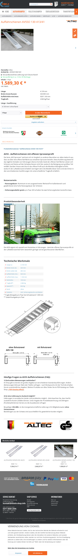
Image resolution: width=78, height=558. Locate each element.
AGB (28, 507)
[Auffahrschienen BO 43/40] (39, 451)
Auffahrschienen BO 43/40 (39, 460)
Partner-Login (54, 501)
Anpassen (18, 553)
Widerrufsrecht (31, 505)
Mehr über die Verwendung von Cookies (21, 548)
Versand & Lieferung (32, 503)
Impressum (54, 505)
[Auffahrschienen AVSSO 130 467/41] (63, 451)
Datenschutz (54, 503)
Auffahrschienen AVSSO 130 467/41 (64, 461)
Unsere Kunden (7, 128)
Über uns (53, 500)
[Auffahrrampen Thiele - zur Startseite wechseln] (4, 4)
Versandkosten (35, 518)
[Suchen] (51, 4)
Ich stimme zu (37, 553)
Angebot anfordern (37, 122)
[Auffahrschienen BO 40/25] (14, 451)
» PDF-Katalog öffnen (16, 389)
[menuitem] (41, 4)
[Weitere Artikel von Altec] (71, 23)
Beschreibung (8, 142)
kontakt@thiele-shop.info (14, 503)
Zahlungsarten (31, 501)
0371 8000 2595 (9, 509)
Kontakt (29, 500)
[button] (36, 117)
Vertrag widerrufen (34, 510)
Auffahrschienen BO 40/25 (14, 460)
